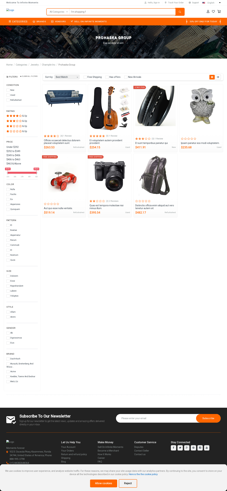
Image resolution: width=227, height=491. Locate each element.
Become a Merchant (108, 450)
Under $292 (12, 147)
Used (12, 95)
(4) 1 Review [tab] (66, 136)
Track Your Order (176, 2)
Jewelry (34, 64)
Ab (11, 333)
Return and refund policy (74, 454)
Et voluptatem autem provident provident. (106, 142)
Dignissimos (16, 338)
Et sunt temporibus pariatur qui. (151, 143)
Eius (12, 343)
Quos (12, 260)
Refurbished (15, 100)
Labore (13, 291)
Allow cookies (103, 483)
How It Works (104, 454)
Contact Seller (141, 450)
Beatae (13, 230)
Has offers (114, 77)
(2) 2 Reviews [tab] (112, 201)
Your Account (68, 447)
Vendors (60, 21)
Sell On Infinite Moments (90, 21)
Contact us (140, 454)
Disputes (138, 447)
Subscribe (208, 418)
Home (9, 64)
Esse (12, 281)
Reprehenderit (16, 286)
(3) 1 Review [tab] (157, 139)
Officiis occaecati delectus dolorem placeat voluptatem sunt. (62, 142)
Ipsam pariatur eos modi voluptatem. (200, 143)
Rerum (13, 240)
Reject (128, 483)
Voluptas (14, 296)
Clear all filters (30, 76)
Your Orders (67, 450)
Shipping (65, 458)
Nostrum (14, 255)
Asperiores (15, 204)
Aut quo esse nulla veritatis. (58, 208)
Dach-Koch (15, 359)
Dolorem (14, 276)
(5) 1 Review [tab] (111, 136)
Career (101, 458)
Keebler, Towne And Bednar (22, 376)
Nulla (12, 189)
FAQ (100, 461)
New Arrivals (134, 77)
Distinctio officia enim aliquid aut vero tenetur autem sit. (154, 207)
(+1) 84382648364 (19, 463)
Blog (63, 461)
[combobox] (67, 76)
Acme (13, 371)
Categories (20, 21)
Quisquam (15, 209)
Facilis (13, 194)
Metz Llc (14, 381)
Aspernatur (15, 235)
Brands (41, 21)
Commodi (14, 245)
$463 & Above (13, 163)
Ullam (13, 312)
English (211, 3)
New (12, 90)
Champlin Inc (48, 64)
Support (195, 2)
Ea (11, 199)
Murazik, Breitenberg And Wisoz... (19, 365)
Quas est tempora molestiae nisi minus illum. (106, 207)
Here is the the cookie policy (143, 474)
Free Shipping (94, 77)
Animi (13, 317)
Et (11, 225)
